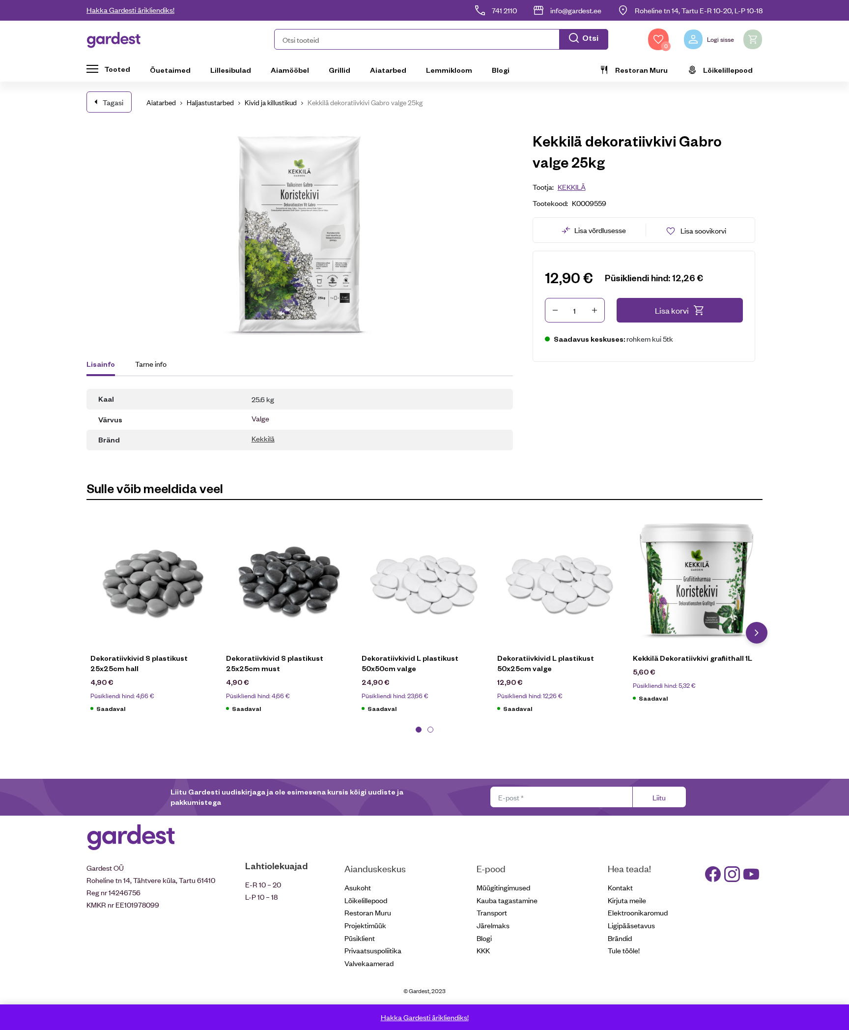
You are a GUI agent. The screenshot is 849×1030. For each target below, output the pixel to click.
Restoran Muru (641, 69)
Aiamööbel (290, 69)
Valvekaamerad (369, 963)
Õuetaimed (170, 69)
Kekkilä (263, 438)
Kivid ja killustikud (271, 102)
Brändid (620, 938)
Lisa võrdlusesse (600, 230)
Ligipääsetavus (631, 925)
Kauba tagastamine (507, 900)
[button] (441, 39)
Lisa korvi (672, 310)
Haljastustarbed (210, 102)
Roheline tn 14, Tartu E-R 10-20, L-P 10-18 (699, 10)
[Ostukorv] (753, 39)
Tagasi (113, 102)
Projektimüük (365, 925)
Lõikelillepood (728, 69)
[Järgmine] (756, 633)
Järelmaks (493, 925)
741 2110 (504, 10)
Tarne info (151, 363)
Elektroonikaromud (638, 912)
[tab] (105, 365)
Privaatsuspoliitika (372, 950)
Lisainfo (100, 363)
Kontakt (620, 887)
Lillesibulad (230, 69)
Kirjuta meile (627, 900)
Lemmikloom (449, 69)
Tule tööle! (624, 950)
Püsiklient (359, 938)
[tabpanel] (154, 619)
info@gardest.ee (575, 10)
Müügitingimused (503, 887)
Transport (492, 912)
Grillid (339, 69)
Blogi (500, 69)
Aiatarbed (388, 69)
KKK (483, 950)
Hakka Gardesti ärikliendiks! (130, 9)
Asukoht (357, 887)
